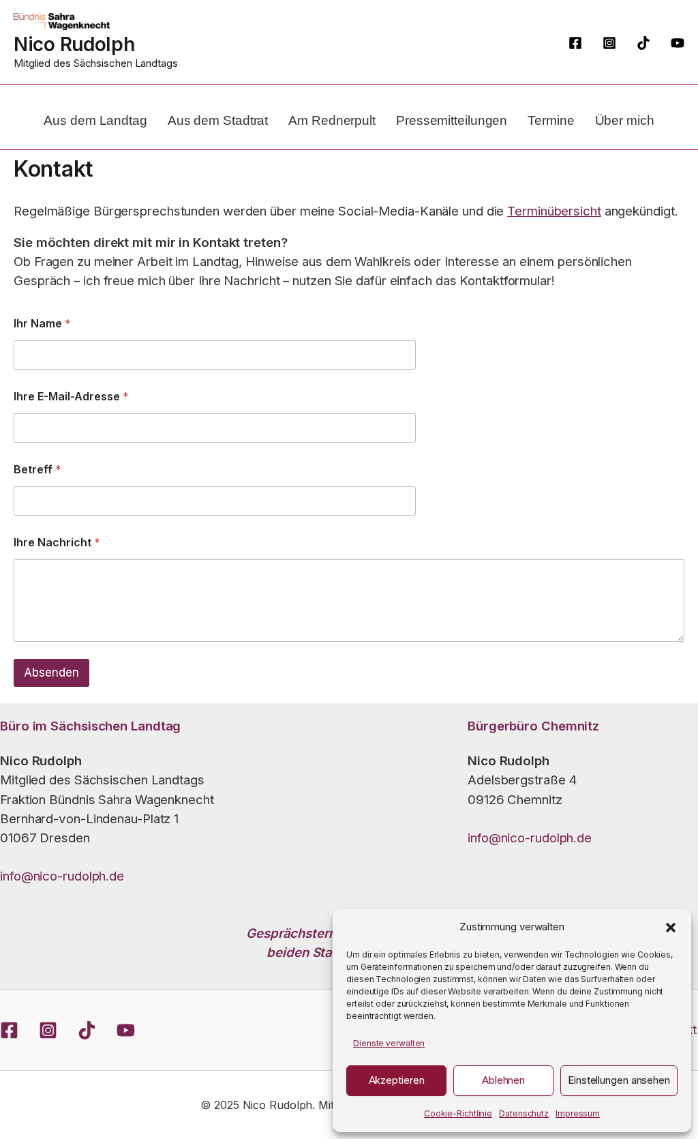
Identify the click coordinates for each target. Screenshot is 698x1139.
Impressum (578, 1113)
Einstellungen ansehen (619, 1080)
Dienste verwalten (389, 1043)
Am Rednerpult (332, 120)
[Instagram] (609, 43)
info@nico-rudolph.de (62, 876)
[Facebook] (575, 43)
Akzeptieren (397, 1080)
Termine (551, 120)
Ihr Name (42, 323)
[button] (671, 927)
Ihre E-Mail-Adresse (71, 396)
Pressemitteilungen (451, 120)
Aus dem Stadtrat (218, 120)
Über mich (624, 120)
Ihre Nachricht (57, 542)
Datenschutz (524, 1113)
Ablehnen (503, 1080)
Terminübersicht (554, 211)
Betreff (37, 469)
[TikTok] (643, 43)
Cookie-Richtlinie (458, 1113)
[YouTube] (677, 43)
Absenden (51, 672)
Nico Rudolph (74, 44)
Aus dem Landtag (95, 120)
